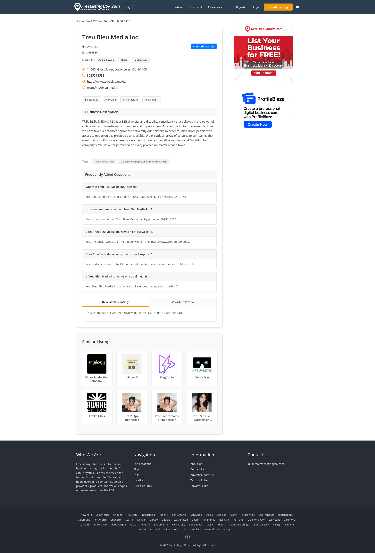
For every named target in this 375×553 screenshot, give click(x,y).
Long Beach (196, 524)
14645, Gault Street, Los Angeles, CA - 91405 (117, 69)
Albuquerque (118, 524)
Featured (196, 7)
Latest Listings (142, 486)
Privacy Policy (199, 486)
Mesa (209, 524)
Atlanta (221, 524)
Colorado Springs (239, 524)
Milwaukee (100, 524)
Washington (181, 519)
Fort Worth (100, 519)
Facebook (92, 99)
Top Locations (142, 464)
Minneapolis (171, 529)
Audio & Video (91, 21)
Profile (112, 99)
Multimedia (140, 60)
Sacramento (161, 524)
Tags (136, 475)
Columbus (84, 519)
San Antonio (179, 514)
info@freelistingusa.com (268, 464)
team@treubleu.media (102, 87)
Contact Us (197, 469)
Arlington (228, 529)
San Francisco (266, 514)
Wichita (196, 529)
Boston (196, 519)
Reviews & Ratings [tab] (117, 302)
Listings (178, 7)
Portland (238, 519)
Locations (139, 480)
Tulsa (185, 529)
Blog (136, 469)
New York (86, 514)
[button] (297, 7)
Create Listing (278, 7)
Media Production (104, 161)
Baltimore (289, 519)
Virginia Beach (261, 524)
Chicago (117, 514)
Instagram (132, 99)
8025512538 (95, 75)
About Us (196, 464)
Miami (142, 529)
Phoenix (163, 514)
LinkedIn (153, 99)
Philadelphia (148, 514)
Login (257, 7)
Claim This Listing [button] (203, 46)
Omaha (289, 524)
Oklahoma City (256, 519)
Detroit (166, 519)
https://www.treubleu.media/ (107, 81)
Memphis (209, 519)
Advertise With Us (202, 475)
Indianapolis (285, 514)
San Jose (221, 514)
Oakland (155, 529)
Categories (215, 7)
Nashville (224, 519)
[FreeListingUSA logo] (96, 6)
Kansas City (178, 524)
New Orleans (211, 529)
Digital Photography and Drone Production (144, 161)
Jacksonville (248, 514)
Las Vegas (274, 519)
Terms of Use (199, 480)
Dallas (209, 514)
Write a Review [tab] (184, 302)
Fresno (146, 524)
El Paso (154, 519)
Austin (234, 514)
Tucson (134, 524)
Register (241, 7)
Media (124, 60)
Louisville (84, 524)
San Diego (196, 514)
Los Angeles (102, 514)
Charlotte (116, 519)
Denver (141, 519)
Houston (131, 514)
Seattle (129, 519)
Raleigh (277, 524)
